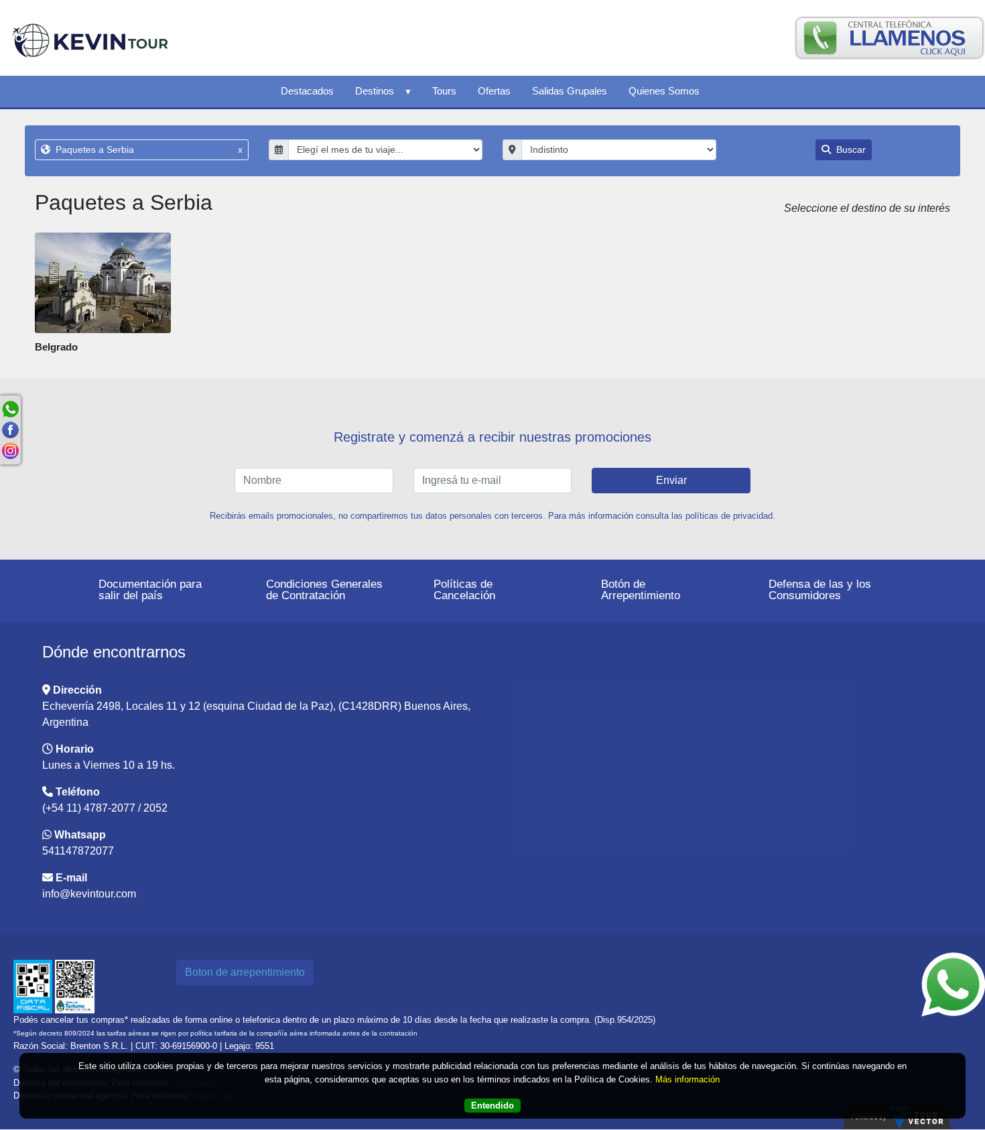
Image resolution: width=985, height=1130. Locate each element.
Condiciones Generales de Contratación (324, 590)
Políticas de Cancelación (464, 590)
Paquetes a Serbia (148, 149)
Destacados (307, 91)
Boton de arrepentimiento (245, 972)
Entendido (492, 1106)
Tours (444, 91)
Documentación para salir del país (150, 590)
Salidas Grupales (569, 91)
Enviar (671, 480)
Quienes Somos (664, 91)
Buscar (850, 149)
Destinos (374, 91)
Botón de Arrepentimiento (640, 590)
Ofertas (494, 91)
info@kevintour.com (89, 893)
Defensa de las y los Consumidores (820, 590)
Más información (687, 1079)
